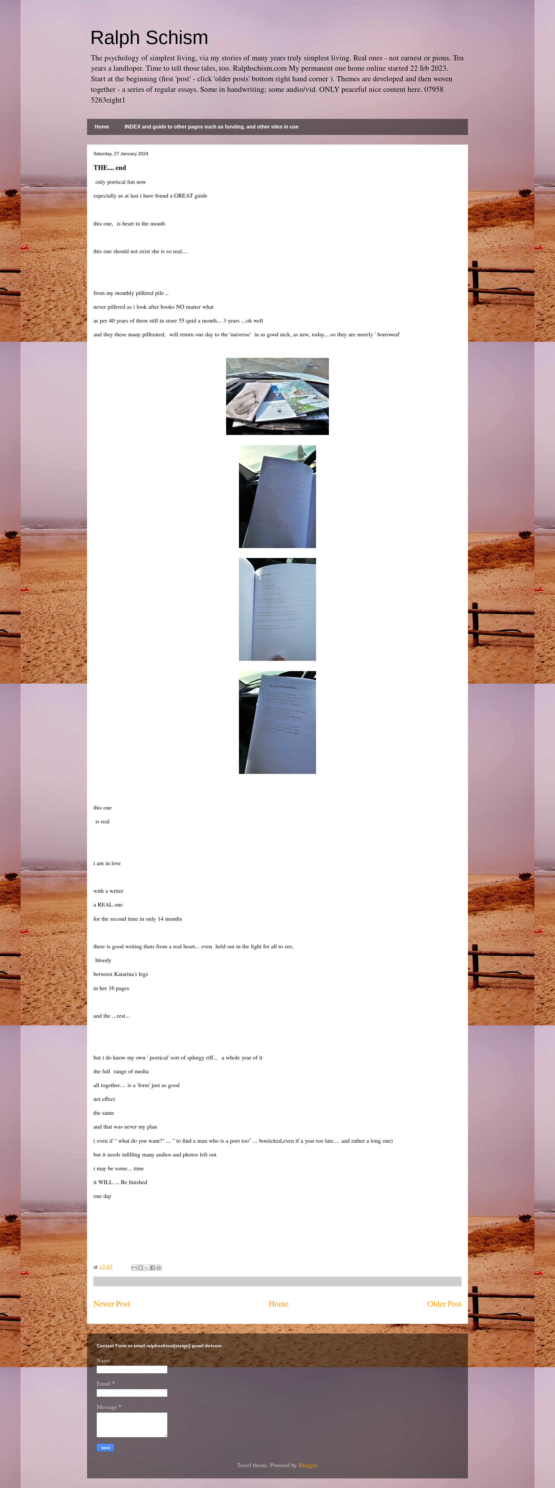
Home (102, 126)
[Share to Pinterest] (158, 1267)
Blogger (307, 1465)
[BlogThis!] (140, 1267)
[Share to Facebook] (152, 1267)
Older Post (444, 1303)
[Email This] (134, 1267)
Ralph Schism (149, 37)
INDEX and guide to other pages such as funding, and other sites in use (212, 126)
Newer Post (111, 1303)
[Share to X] (146, 1267)
